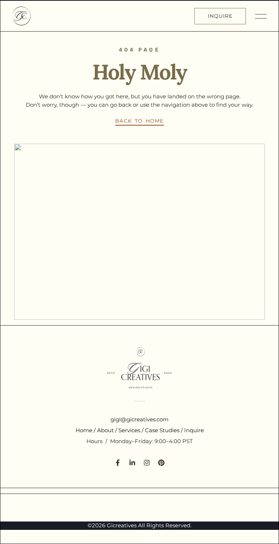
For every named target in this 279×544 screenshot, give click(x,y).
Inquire (194, 430)
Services (129, 430)
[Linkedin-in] (132, 462)
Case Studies (162, 430)
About (105, 430)
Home (84, 430)
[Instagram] (146, 462)
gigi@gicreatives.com (139, 419)
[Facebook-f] (117, 462)
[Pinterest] (161, 462)
